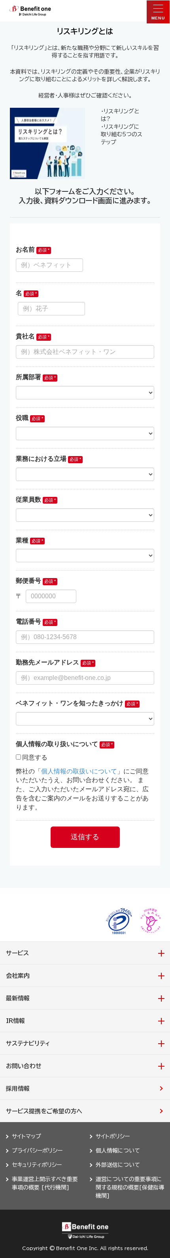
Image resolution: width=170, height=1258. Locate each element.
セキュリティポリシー (37, 1165)
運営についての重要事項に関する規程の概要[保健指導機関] (130, 1187)
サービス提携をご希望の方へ (44, 1111)
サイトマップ (26, 1136)
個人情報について (118, 1150)
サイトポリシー (113, 1136)
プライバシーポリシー (37, 1150)
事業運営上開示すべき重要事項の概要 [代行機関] (45, 1183)
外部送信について (118, 1165)
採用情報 (18, 1089)
